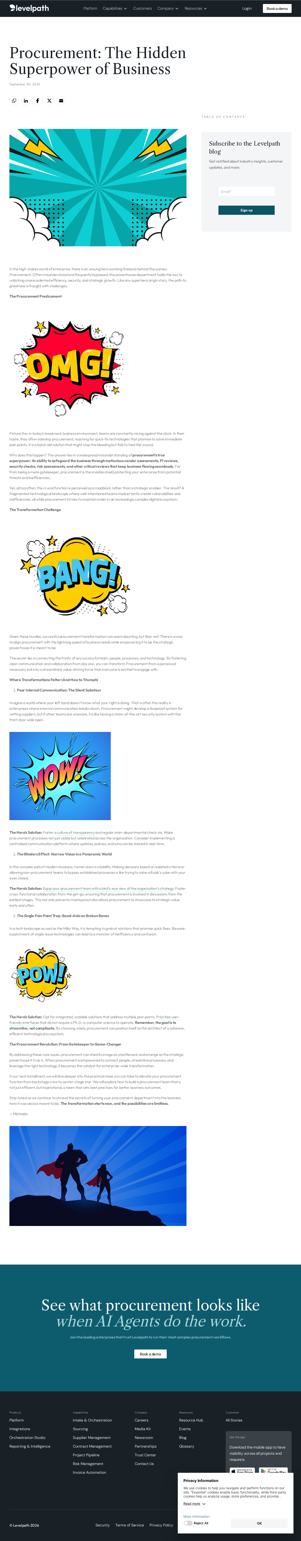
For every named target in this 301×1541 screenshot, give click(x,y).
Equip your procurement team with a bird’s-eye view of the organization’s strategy (108, 888)
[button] (115, 8)
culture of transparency (76, 832)
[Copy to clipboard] (14, 100)
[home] (29, 8)
